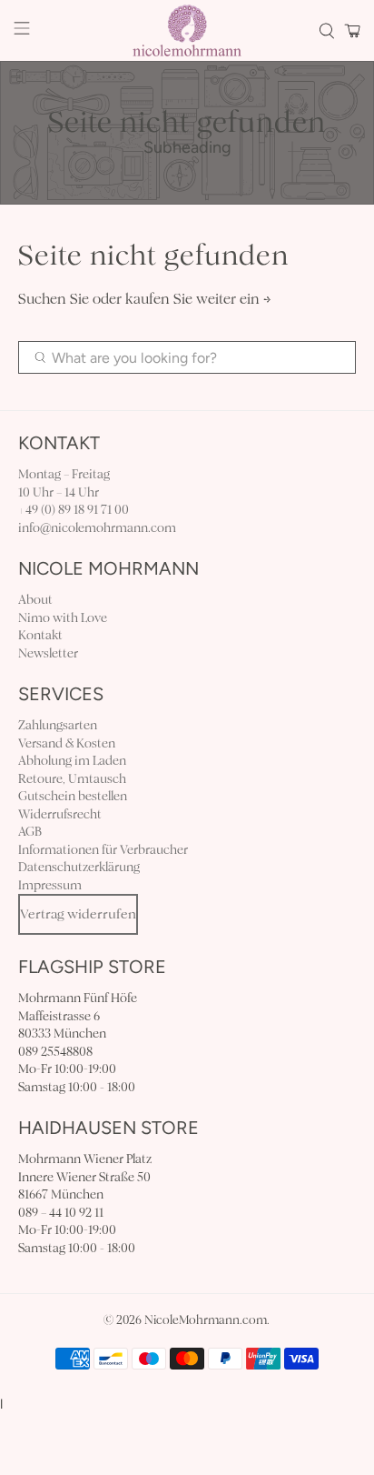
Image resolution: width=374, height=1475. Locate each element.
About (35, 599)
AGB (30, 831)
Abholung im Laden (72, 760)
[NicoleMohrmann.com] (187, 30)
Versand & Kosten (66, 743)
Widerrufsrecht (60, 814)
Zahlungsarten (57, 725)
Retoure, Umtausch (72, 779)
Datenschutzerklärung (79, 867)
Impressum (50, 885)
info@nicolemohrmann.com (97, 528)
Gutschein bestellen (72, 796)
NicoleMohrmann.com (205, 1320)
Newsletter (48, 653)
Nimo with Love (62, 618)
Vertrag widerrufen (78, 914)
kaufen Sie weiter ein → (198, 298)
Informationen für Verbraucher (103, 850)
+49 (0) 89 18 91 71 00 (73, 509)
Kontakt (40, 635)
